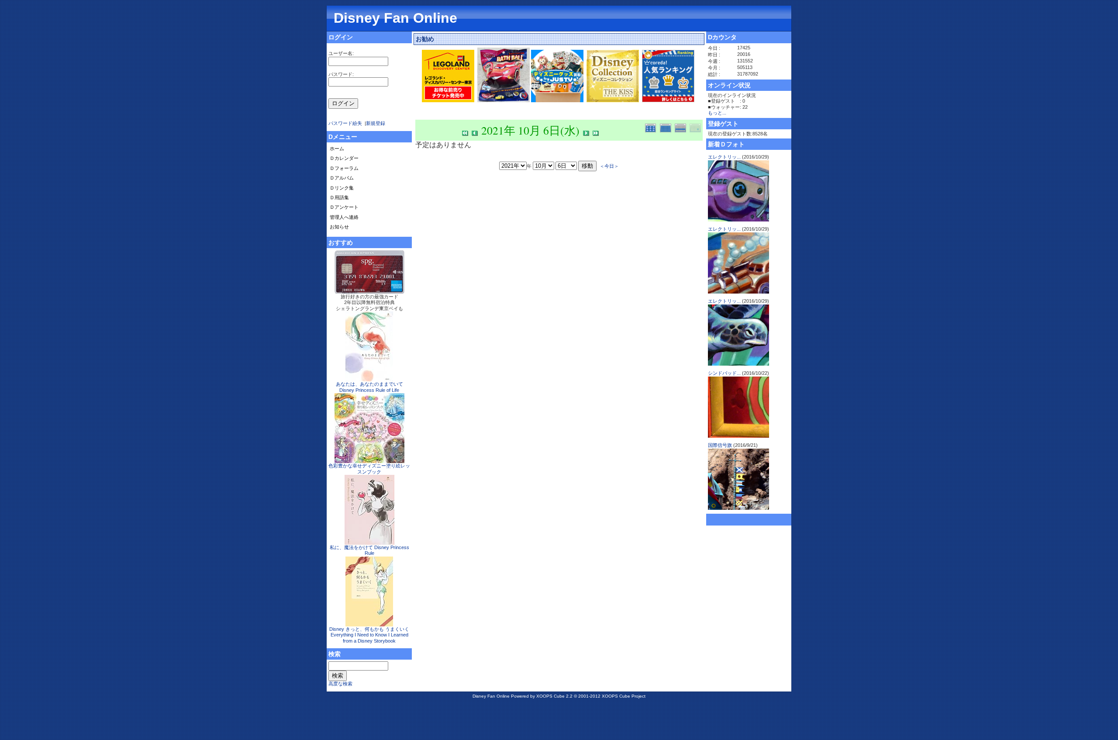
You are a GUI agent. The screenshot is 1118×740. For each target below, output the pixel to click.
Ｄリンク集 (342, 187)
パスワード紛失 (345, 123)
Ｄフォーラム (344, 168)
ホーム (337, 148)
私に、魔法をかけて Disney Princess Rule (369, 550)
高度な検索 (340, 683)
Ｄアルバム (342, 177)
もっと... (717, 112)
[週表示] (682, 126)
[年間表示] (652, 126)
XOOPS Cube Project (623, 696)
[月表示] (667, 126)
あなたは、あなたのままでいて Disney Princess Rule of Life (369, 386)
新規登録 (375, 123)
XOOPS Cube (550, 696)
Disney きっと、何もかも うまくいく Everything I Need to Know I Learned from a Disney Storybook (369, 634)
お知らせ (339, 226)
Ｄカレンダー (344, 158)
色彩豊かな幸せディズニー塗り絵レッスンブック (369, 468)
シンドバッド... (724, 373)
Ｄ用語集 (339, 197)
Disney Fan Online (395, 18)
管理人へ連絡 (344, 217)
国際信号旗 (720, 445)
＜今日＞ (609, 166)
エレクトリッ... (724, 156)
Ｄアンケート (344, 207)
